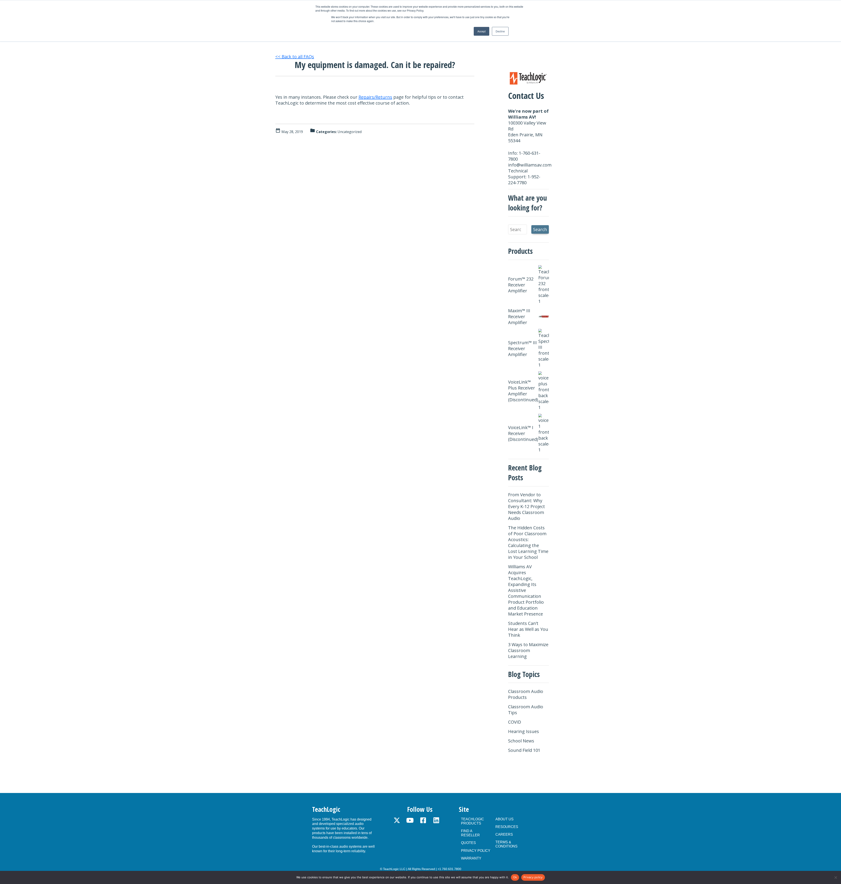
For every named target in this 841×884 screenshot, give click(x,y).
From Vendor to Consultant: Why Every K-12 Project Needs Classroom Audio (526, 506)
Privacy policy (533, 877)
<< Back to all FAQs (294, 57)
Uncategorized (349, 131)
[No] (835, 877)
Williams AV (521, 117)
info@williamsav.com (529, 165)
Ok (515, 877)
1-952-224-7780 (524, 180)
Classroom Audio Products (525, 694)
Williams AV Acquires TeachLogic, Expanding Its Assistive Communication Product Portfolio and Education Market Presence (526, 590)
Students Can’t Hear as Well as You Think (528, 629)
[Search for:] (517, 229)
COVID (514, 722)
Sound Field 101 (524, 750)
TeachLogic (326, 809)
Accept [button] (481, 31)
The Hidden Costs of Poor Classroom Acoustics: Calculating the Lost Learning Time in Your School (528, 542)
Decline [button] (500, 31)
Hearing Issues (523, 731)
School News (521, 741)
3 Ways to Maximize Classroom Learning (528, 650)
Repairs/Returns (375, 97)
